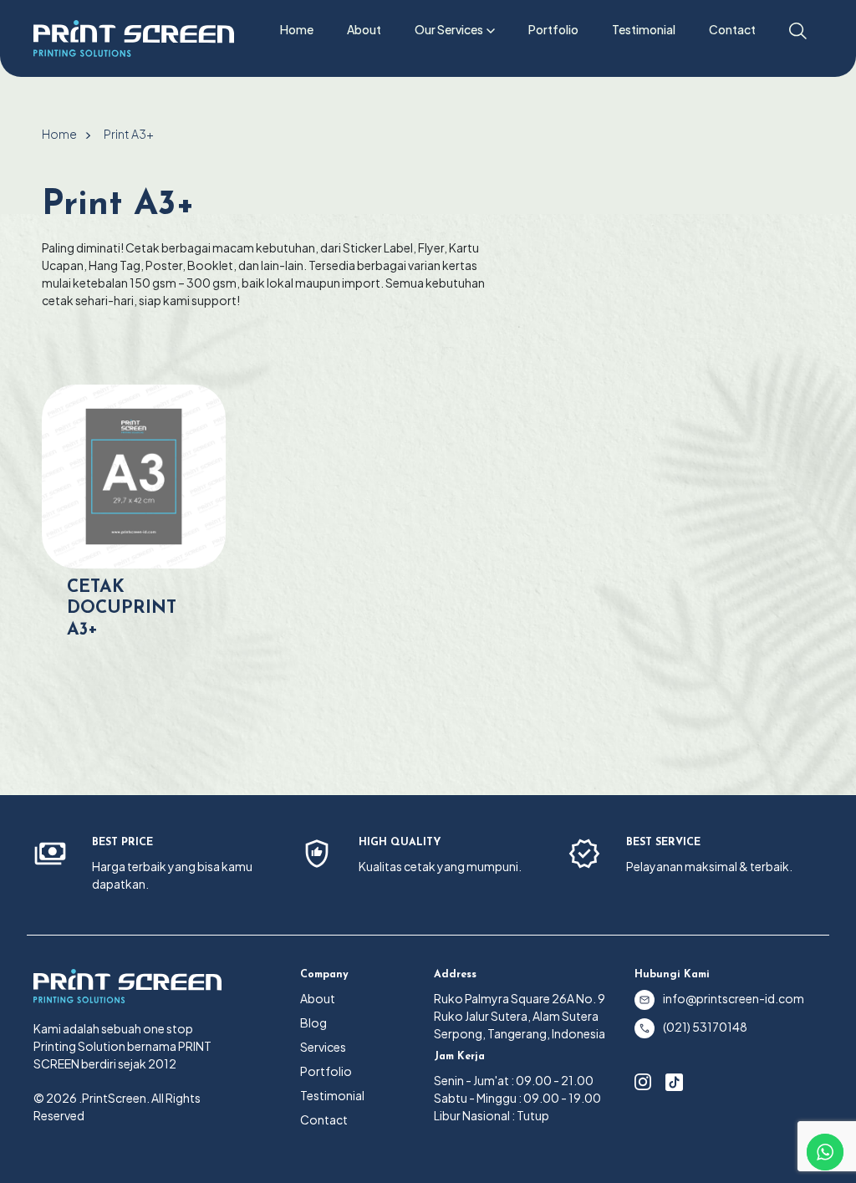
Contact (732, 29)
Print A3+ (129, 133)
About (364, 29)
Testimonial (643, 29)
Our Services (449, 29)
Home (296, 29)
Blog (313, 1022)
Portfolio (553, 29)
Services (323, 1046)
